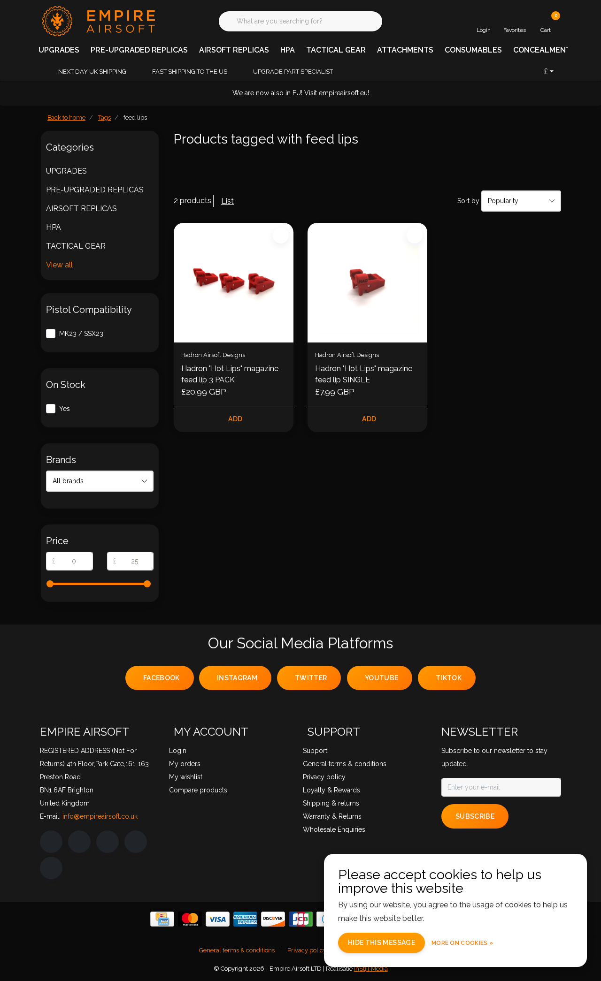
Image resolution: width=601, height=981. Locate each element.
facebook (161, 678)
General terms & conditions (237, 950)
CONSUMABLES (473, 50)
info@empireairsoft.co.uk (100, 816)
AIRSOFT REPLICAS (234, 50)
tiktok (449, 678)
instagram (237, 678)
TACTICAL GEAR (336, 50)
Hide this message (381, 942)
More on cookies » (462, 943)
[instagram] (79, 841)
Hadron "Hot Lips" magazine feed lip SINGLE (363, 374)
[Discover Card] (273, 919)
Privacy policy (306, 950)
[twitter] (107, 841)
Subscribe (474, 816)
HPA (287, 50)
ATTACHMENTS (405, 50)
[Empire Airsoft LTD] (97, 20)
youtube (381, 678)
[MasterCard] (190, 919)
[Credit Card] (162, 919)
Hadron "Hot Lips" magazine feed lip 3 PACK (229, 374)
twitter (311, 678)
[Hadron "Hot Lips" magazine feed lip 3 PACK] (233, 282)
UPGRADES (59, 50)
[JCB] (301, 919)
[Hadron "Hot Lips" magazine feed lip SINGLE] (367, 282)
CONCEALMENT (542, 50)
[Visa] (218, 919)
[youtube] (135, 841)
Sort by (468, 201)
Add (235, 419)
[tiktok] (51, 868)
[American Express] (245, 919)
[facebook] (51, 841)
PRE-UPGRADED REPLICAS (139, 50)
